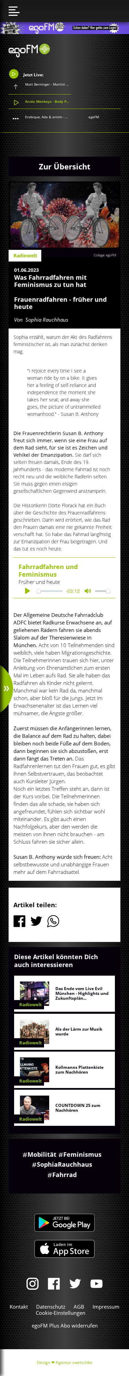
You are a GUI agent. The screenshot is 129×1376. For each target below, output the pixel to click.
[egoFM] (29, 55)
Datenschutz (50, 1306)
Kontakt (19, 1306)
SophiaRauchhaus (64, 1164)
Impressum (106, 1306)
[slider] (49, 591)
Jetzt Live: (32, 75)
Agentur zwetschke (74, 1362)
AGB (79, 1306)
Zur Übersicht (64, 166)
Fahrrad (64, 1174)
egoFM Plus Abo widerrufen (65, 1325)
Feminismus (82, 1154)
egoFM (93, 116)
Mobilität (42, 1154)
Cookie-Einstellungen (60, 1312)
